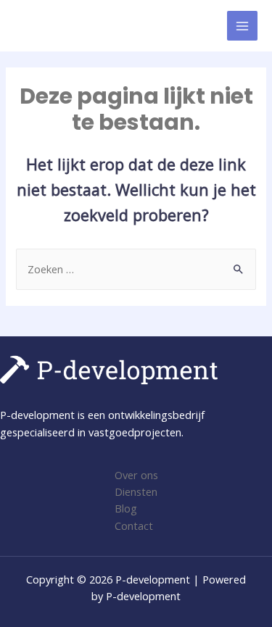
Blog (126, 508)
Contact (134, 525)
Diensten (136, 491)
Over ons (136, 475)
